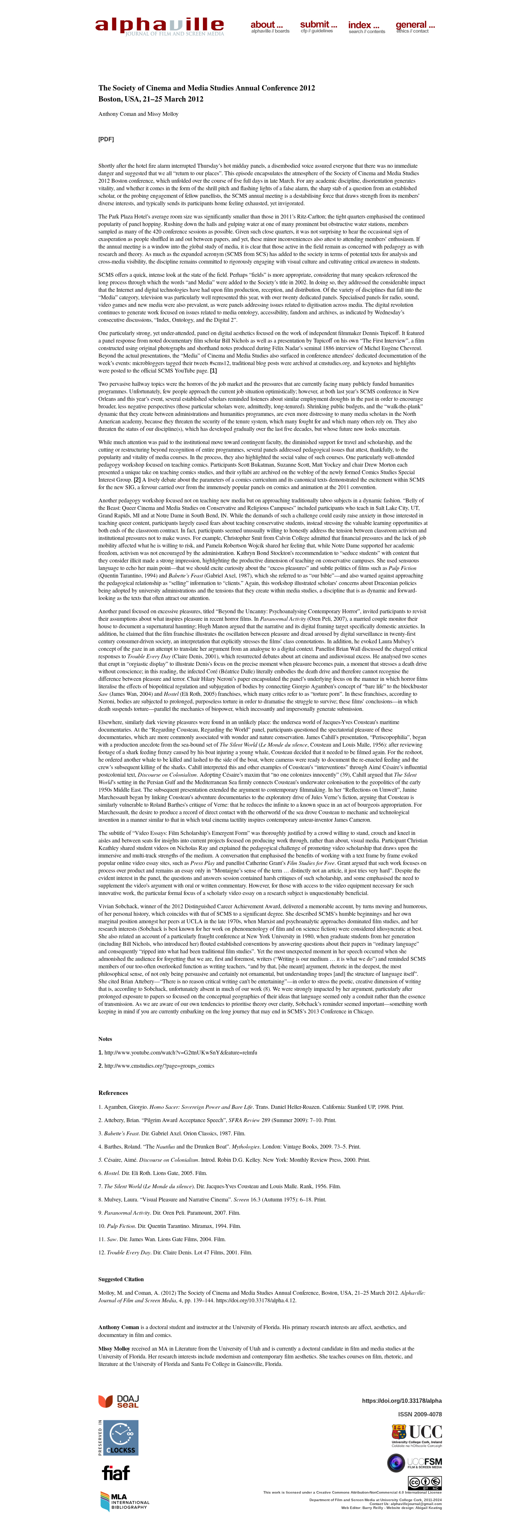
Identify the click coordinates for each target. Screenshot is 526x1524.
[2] (137, 480)
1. (100, 1052)
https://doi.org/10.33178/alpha (402, 1401)
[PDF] (106, 139)
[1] (213, 371)
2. (100, 1066)
